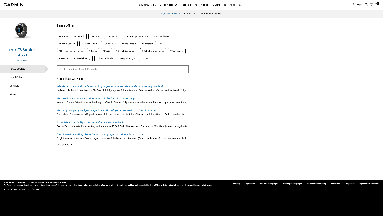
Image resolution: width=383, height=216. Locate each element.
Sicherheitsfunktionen (153, 51)
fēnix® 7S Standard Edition (22, 52)
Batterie (64, 36)
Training (64, 58)
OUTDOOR (186, 5)
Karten (93, 51)
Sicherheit (335, 184)
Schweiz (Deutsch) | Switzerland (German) (21, 189)
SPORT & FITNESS (168, 5)
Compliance (350, 184)
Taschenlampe (162, 36)
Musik (107, 51)
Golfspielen (148, 43)
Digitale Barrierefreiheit (369, 184)
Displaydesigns (128, 58)
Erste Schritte (129, 43)
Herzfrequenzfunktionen (71, 51)
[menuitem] (357, 5)
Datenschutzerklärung (316, 184)
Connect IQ (112, 36)
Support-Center (171, 13)
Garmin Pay (110, 43)
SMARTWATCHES (147, 5)
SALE (241, 5)
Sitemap (236, 184)
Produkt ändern (22, 61)
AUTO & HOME (202, 5)
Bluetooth (79, 36)
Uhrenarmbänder (105, 58)
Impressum (250, 184)
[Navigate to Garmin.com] (14, 5)
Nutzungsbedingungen (292, 184)
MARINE (216, 5)
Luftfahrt (229, 5)
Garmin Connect (67, 43)
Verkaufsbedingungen (269, 184)
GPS (163, 43)
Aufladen (95, 36)
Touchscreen (177, 51)
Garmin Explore (90, 43)
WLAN (145, 58)
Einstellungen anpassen (136, 36)
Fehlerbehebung (82, 58)
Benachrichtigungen (126, 51)
